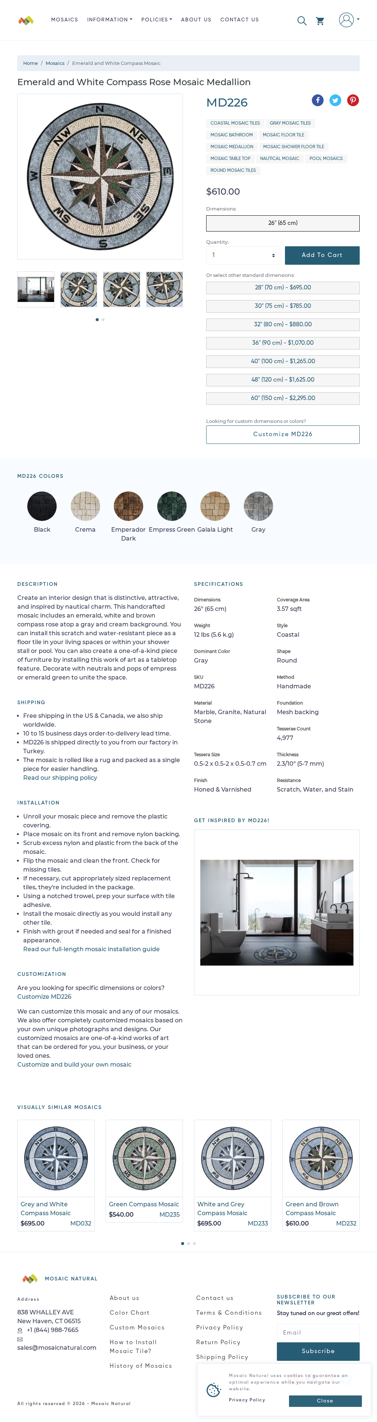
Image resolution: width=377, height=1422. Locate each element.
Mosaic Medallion (232, 147)
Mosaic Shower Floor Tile (293, 147)
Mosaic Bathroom (232, 135)
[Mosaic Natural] (26, 26)
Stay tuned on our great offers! (318, 1314)
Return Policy (218, 1343)
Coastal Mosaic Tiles (235, 123)
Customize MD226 (283, 435)
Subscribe (318, 1352)
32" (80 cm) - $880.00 (283, 325)
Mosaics (64, 19)
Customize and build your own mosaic (74, 1064)
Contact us (240, 19)
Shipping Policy (222, 1357)
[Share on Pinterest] (353, 100)
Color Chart (130, 1313)
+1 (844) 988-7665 (51, 1330)
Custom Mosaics (137, 1328)
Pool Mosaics (326, 159)
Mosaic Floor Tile (283, 135)
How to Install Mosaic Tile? (133, 1347)
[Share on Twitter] (335, 100)
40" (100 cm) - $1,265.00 (283, 362)
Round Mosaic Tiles (233, 170)
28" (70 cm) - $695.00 (283, 288)
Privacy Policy (219, 1328)
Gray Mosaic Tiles (290, 123)
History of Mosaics (141, 1366)
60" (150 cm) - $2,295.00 (283, 398)
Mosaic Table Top (230, 159)
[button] (302, 20)
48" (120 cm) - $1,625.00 (282, 380)
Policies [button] (154, 19)
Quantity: (217, 242)
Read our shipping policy (60, 777)
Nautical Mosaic (279, 159)
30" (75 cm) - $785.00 (283, 306)
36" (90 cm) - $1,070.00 (283, 343)
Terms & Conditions (229, 1313)
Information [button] (107, 19)
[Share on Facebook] (317, 100)
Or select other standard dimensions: (250, 275)
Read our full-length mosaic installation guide (91, 949)
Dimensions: (221, 209)
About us (196, 19)
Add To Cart (322, 255)
